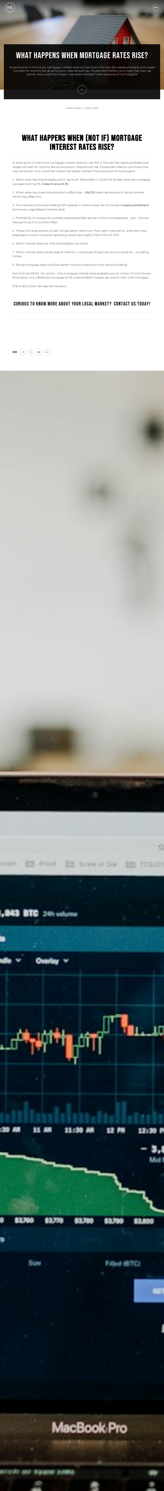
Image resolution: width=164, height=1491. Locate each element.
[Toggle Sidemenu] (155, 7)
